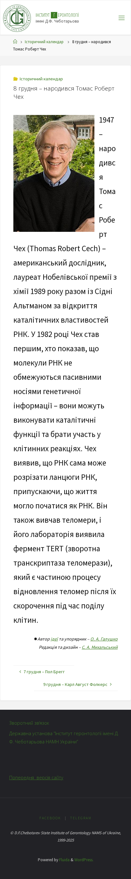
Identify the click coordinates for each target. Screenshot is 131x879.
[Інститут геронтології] (17, 18)
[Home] (15, 41)
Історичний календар (44, 41)
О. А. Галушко (104, 639)
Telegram (81, 818)
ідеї (54, 639)
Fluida (64, 859)
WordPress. (83, 859)
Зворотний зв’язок (29, 723)
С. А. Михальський (100, 647)
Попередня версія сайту (36, 778)
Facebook (50, 818)
